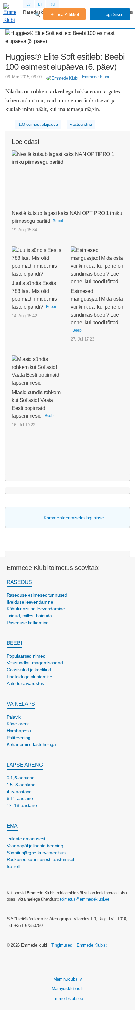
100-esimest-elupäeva (38, 124)
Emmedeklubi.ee (67, 998)
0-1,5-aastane (20, 777)
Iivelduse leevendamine (30, 601)
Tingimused (61, 945)
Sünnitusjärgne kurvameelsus (36, 852)
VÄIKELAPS (21, 704)
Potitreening (18, 737)
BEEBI (14, 643)
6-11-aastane (20, 798)
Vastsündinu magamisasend (35, 662)
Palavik (14, 716)
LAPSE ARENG (25, 765)
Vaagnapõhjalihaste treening (35, 845)
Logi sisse (113, 14)
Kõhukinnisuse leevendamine (36, 608)
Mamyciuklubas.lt (68, 988)
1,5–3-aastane (21, 784)
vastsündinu (81, 124)
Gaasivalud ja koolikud (29, 669)
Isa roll (13, 866)
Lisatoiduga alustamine (29, 676)
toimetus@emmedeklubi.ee (84, 899)
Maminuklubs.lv (67, 979)
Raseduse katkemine (27, 622)
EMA (12, 826)
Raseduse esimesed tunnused (37, 595)
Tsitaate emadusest (26, 838)
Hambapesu (19, 730)
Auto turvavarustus (25, 683)
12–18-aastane (22, 805)
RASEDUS (19, 582)
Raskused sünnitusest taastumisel (40, 859)
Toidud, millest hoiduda (29, 615)
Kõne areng (18, 723)
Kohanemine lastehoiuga (31, 744)
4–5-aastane (19, 791)
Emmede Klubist (92, 945)
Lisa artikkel (67, 14)
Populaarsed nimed (26, 656)
